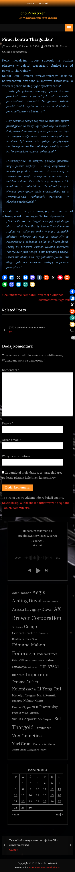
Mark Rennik (46, 695)
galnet (50, 660)
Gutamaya (19, 667)
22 (23, 801)
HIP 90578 (18, 675)
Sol (57, 719)
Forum (31, 3)
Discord (43, 3)
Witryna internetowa (16, 456)
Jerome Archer (25, 681)
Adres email (11, 440)
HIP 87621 (49, 666)
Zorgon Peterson (37, 749)
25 (44, 801)
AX (57, 609)
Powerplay (48, 706)
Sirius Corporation (27, 719)
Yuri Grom (22, 743)
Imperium (37, 674)
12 (52, 789)
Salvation (34, 713)
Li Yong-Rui (49, 689)
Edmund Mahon (28, 645)
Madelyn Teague (23, 695)
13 (59, 789)
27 (59, 801)
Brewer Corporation (37, 617)
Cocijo (30, 626)
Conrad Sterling (24, 633)
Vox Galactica (27, 735)
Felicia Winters (21, 660)
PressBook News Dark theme (44, 867)
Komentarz (10, 370)
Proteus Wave (20, 712)
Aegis (38, 592)
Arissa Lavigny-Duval (32, 609)
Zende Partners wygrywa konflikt (46, 842)
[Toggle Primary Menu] (69, 27)
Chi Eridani (17, 627)
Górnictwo (33, 667)
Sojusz (48, 719)
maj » (59, 814)
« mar (15, 814)
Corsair (43, 633)
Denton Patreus (21, 639)
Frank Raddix (37, 660)
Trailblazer (43, 728)
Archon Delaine (50, 601)
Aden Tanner (21, 593)
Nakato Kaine (33, 701)
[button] (4, 277)
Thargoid (23, 727)
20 (59, 795)
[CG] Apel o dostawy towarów (27, 327)
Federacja (23, 653)
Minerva (17, 700)
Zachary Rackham (44, 744)
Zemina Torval (19, 749)
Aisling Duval (27, 600)
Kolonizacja (24, 689)
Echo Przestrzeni (32, 13)
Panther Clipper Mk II (25, 707)
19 (52, 795)
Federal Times (47, 654)
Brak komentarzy (16, 52)
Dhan (35, 639)
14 (15, 795)
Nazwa (7, 423)
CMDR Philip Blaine (56, 46)
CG (10, 332)
